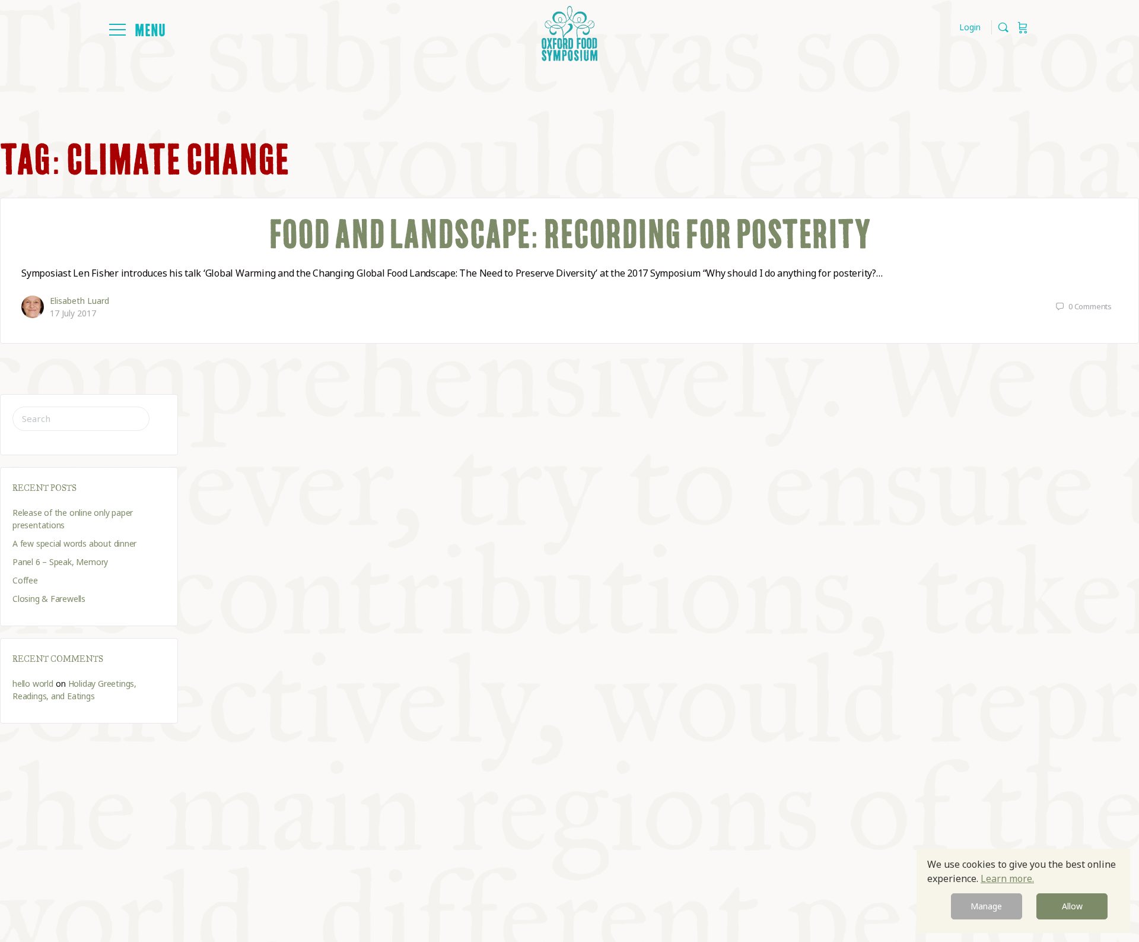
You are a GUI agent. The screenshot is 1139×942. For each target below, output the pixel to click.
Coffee (25, 580)
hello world (32, 683)
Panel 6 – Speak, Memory (60, 561)
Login (970, 27)
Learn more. (1007, 878)
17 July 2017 (73, 313)
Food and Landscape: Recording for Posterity (570, 233)
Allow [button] (1072, 906)
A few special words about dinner (74, 543)
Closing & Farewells (48, 598)
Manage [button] (986, 906)
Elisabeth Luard (79, 300)
